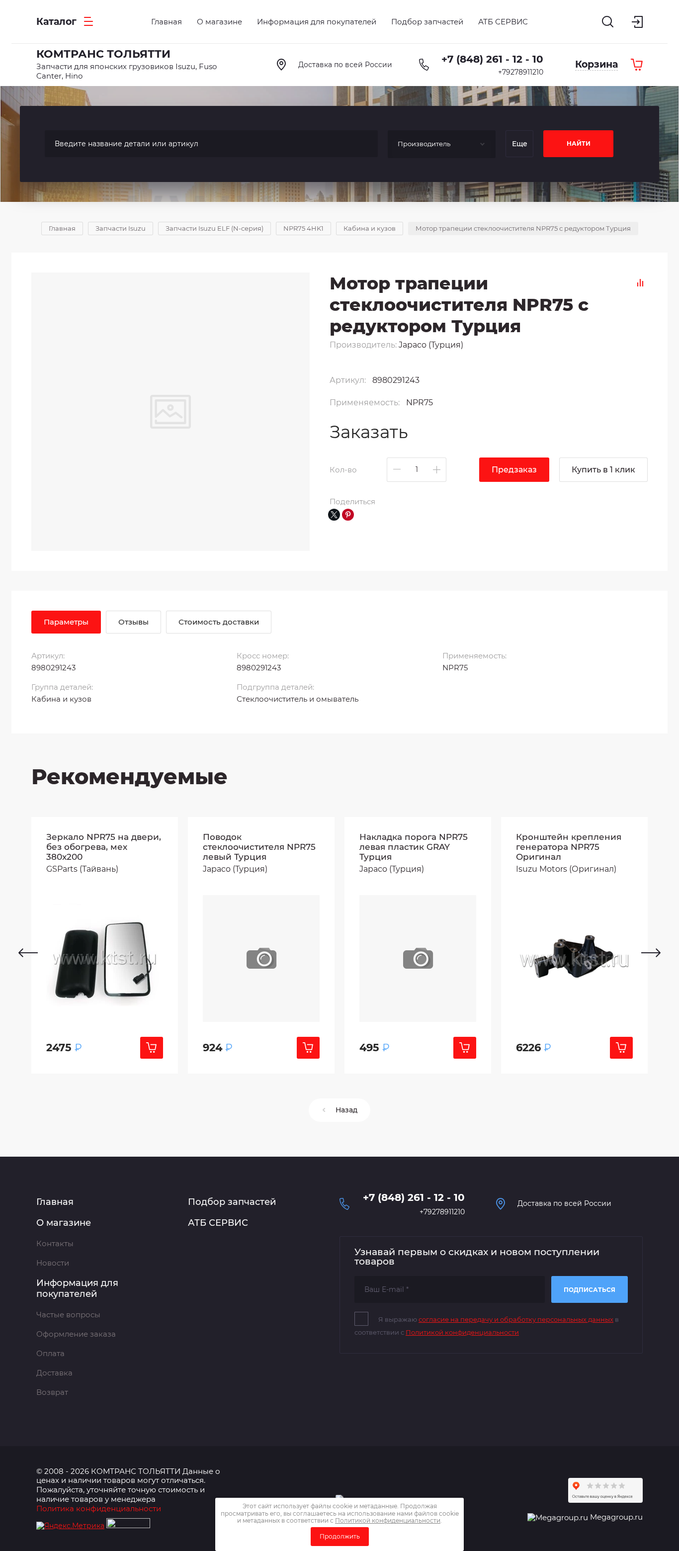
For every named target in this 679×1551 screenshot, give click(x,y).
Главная (55, 1201)
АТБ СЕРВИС (218, 1222)
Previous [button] (28, 952)
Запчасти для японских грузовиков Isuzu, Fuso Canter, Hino (126, 71)
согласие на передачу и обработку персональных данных (516, 1319)
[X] (334, 515)
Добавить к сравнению (640, 282)
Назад (346, 1109)
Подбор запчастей (232, 1201)
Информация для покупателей (77, 1288)
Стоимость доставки (218, 622)
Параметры (66, 622)
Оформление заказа (76, 1334)
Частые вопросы (68, 1314)
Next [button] (651, 952)
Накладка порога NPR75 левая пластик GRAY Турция (413, 847)
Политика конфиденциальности (98, 1508)
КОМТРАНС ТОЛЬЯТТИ (103, 54)
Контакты (55, 1243)
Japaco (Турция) (431, 345)
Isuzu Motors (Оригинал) (566, 869)
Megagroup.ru (616, 1517)
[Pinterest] (348, 515)
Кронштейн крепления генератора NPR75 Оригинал (568, 847)
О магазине (63, 1222)
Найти (579, 143)
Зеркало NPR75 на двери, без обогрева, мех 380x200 (103, 847)
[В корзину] (151, 1048)
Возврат (52, 1392)
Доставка (54, 1372)
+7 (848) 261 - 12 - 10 (492, 59)
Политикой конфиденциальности (462, 1332)
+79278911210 (520, 72)
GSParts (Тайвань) (82, 869)
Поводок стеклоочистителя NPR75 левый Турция (259, 847)
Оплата (50, 1353)
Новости (52, 1263)
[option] (104, 945)
